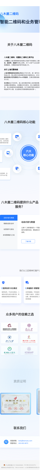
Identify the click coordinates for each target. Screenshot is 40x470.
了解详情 (28, 241)
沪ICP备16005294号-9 (30, 465)
